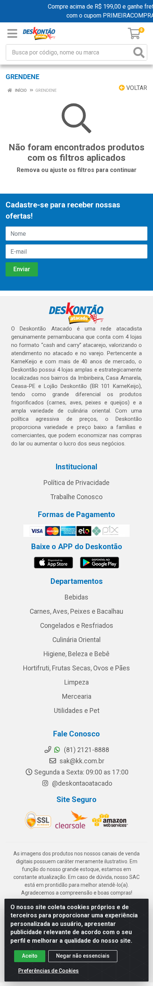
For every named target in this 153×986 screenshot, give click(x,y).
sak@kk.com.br (81, 761)
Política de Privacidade (76, 482)
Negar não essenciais (83, 956)
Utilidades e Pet (77, 710)
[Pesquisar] (139, 52)
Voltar (136, 87)
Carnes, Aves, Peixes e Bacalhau (76, 611)
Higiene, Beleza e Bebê (76, 654)
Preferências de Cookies (48, 971)
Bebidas (76, 597)
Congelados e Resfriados (76, 625)
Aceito (30, 956)
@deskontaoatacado (81, 783)
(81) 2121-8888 (85, 750)
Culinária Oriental (76, 640)
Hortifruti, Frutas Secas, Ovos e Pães (76, 668)
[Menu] (12, 33)
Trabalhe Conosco (76, 497)
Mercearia (76, 696)
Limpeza (76, 682)
